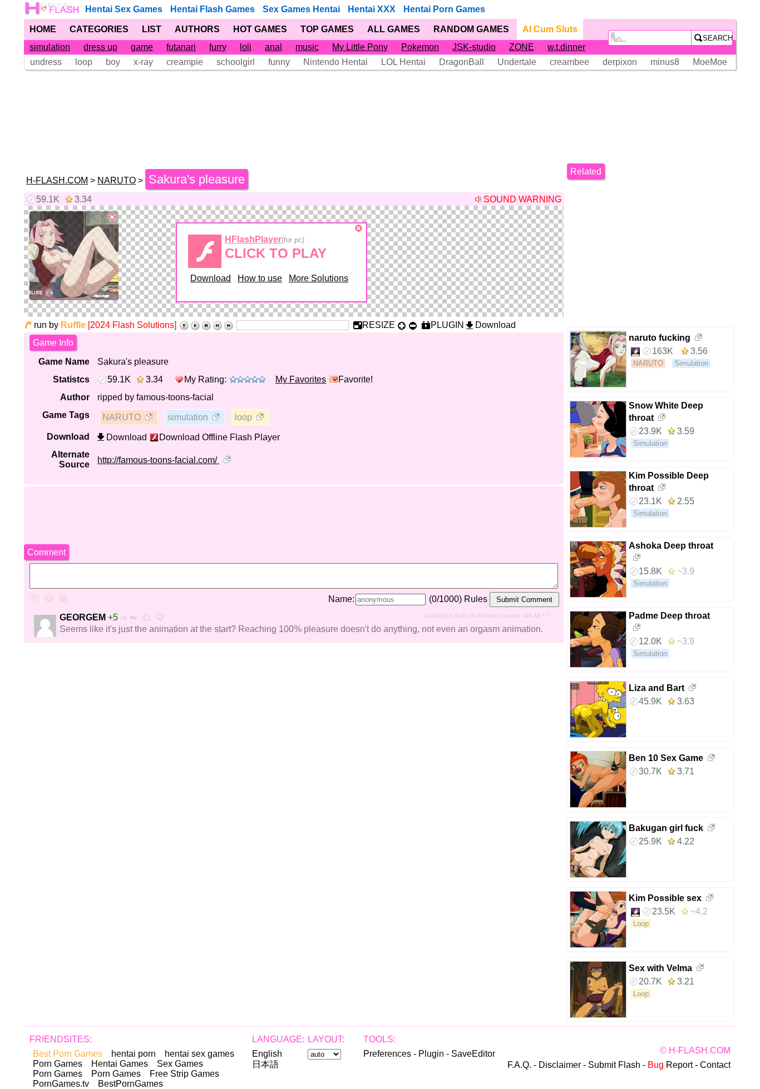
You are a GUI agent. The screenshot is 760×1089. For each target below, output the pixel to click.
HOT (260, 29)
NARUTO (116, 180)
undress (46, 62)
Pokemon (420, 47)
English (267, 1053)
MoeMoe (710, 62)
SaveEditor (473, 1053)
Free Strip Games (184, 1073)
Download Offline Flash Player (219, 437)
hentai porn (133, 1053)
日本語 (265, 1064)
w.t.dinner (566, 47)
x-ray (143, 62)
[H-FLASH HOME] (53, 8)
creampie (184, 62)
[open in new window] (149, 418)
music (307, 47)
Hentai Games (119, 1063)
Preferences (387, 1053)
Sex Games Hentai (301, 9)
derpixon (620, 62)
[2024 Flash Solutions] (132, 325)
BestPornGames (130, 1083)
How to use (260, 278)
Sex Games (180, 1063)
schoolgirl (235, 62)
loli (245, 47)
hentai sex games (199, 1053)
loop (83, 62)
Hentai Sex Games (123, 9)
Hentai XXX (372, 9)
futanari (181, 47)
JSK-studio (474, 47)
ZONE (521, 47)
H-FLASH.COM (57, 180)
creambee (569, 62)
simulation (49, 47)
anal (273, 47)
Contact (715, 1065)
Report (670, 1065)
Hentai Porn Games (444, 9)
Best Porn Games (67, 1053)
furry (217, 47)
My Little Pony (360, 47)
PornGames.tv (61, 1083)
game (142, 47)
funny (279, 62)
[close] (112, 217)
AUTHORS (197, 29)
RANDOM (471, 29)
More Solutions (318, 278)
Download (210, 278)
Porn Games (57, 1063)
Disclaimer (560, 1065)
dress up (100, 47)
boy (113, 62)
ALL (393, 29)
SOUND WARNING (522, 199)
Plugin (431, 1053)
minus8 (664, 62)
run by (60, 325)
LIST (151, 29)
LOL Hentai (403, 62)
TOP (327, 29)
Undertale (516, 62)
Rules (475, 599)
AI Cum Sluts (550, 29)
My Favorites (300, 379)
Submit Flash (614, 1065)
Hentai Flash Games (212, 9)
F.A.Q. (519, 1065)
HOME (42, 29)
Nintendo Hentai (335, 62)
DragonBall (461, 62)
